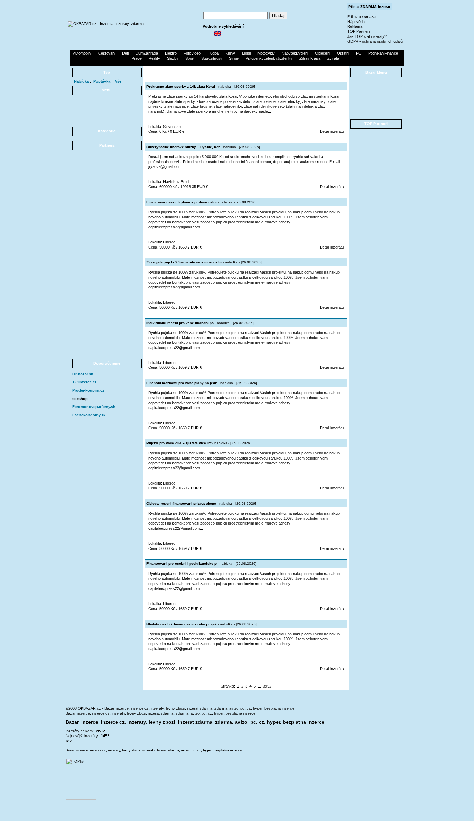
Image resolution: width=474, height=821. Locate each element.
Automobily (82, 53)
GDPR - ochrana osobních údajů (375, 41)
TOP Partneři (358, 31)
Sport (189, 58)
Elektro (171, 53)
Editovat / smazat (361, 17)
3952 (267, 686)
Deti (125, 53)
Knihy (230, 53)
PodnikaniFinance (383, 53)
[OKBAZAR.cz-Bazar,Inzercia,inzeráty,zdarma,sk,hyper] (106, 24)
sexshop (80, 399)
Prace (137, 58)
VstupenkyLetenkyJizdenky (269, 58)
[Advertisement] (237, 63)
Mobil (246, 53)
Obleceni (322, 53)
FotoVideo (192, 53)
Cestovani (106, 53)
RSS (69, 741)
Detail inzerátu (332, 131)
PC (358, 53)
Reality (154, 58)
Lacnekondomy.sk (88, 415)
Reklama (354, 26)
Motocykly (266, 53)
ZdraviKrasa (309, 58)
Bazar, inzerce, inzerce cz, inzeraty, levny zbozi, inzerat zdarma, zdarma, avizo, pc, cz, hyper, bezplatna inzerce (160, 713)
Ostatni (343, 53)
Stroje (234, 58)
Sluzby (172, 58)
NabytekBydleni (295, 53)
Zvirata (333, 58)
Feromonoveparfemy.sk (93, 407)
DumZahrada (147, 53)
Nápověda (356, 21)
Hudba (213, 53)
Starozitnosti (211, 58)
